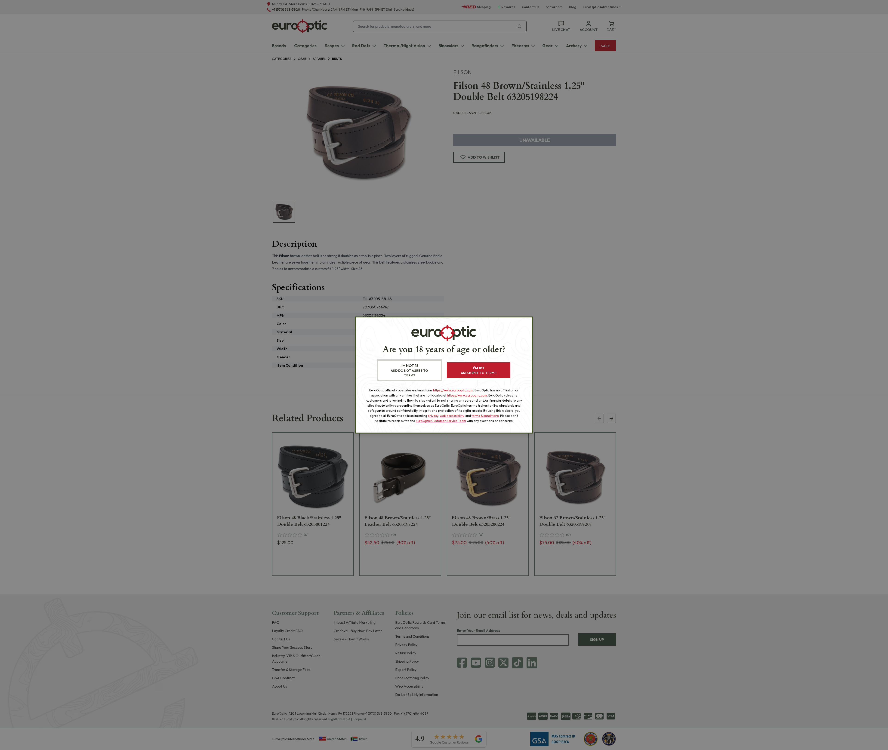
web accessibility (452, 416)
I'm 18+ (478, 370)
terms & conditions (485, 416)
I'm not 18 (409, 370)
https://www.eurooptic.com (453, 390)
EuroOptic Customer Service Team (441, 421)
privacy (433, 416)
